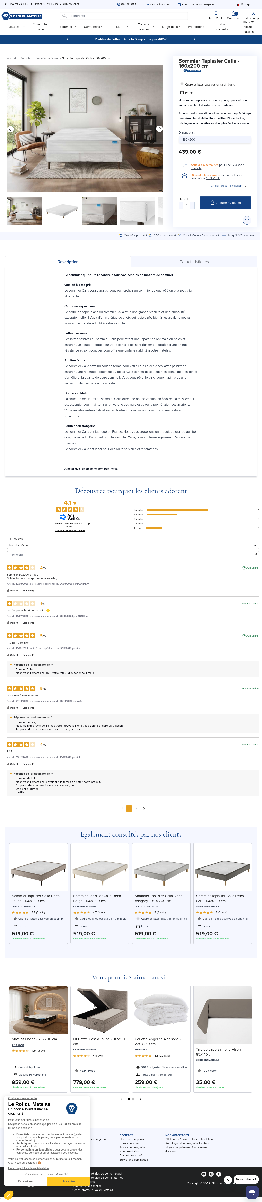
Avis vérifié (252, 568)
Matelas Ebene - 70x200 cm (34, 1039)
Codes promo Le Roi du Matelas (92, 1190)
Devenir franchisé (131, 1155)
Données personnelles (87, 1186)
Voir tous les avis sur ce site (70, 530)
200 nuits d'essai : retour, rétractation (189, 1139)
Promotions (196, 26)
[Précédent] (68, 39)
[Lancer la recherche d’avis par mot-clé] (256, 554)
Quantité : (185, 199)
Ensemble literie (40, 26)
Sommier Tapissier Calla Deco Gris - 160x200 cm (220, 898)
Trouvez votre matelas (248, 26)
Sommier (66, 26)
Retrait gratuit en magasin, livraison (187, 1143)
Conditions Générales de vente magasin (97, 1173)
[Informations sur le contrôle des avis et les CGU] (88, 523)
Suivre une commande (134, 1159)
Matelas (13, 26)
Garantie (170, 1151)
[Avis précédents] (122, 808)
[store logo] (22, 16)
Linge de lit (170, 26)
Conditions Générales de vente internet (97, 1178)
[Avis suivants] (143, 809)
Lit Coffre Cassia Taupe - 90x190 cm (99, 1041)
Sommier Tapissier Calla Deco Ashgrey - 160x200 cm (158, 898)
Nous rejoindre (129, 1151)
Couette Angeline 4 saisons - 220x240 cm (158, 1041)
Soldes (31, 1186)
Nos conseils (222, 26)
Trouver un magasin (132, 1147)
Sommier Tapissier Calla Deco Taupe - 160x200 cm (36, 898)
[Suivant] (194, 39)
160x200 (189, 139)
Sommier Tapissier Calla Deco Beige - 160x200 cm (97, 898)
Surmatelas (92, 26)
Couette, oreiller (144, 26)
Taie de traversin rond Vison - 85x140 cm (219, 1052)
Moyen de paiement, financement (186, 1147)
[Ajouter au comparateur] (247, 220)
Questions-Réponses (133, 1139)
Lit (118, 26)
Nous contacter (129, 1143)
